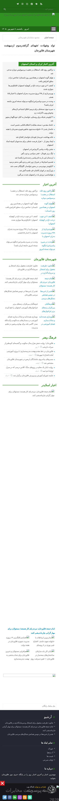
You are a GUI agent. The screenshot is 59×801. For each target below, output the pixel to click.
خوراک (50, 749)
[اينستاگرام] (22, 4)
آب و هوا (50, 752)
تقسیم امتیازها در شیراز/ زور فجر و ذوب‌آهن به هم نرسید (31, 162)
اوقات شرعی (48, 760)
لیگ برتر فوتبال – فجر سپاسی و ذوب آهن (37, 153)
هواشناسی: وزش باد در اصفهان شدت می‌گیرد (35, 175)
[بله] (36, 4)
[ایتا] (31, 4)
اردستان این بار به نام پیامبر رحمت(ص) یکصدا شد (34, 158)
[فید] (41, 4)
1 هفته (31, 355)
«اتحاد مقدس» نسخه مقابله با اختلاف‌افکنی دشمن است (32, 125)
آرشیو (48, 717)
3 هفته (38, 363)
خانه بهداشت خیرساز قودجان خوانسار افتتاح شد (34, 137)
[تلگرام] (17, 4)
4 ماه (37, 371)
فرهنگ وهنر (49, 337)
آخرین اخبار (49, 184)
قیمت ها (50, 756)
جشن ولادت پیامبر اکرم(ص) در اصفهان (38, 149)
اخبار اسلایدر (49, 385)
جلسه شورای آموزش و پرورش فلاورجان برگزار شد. (33, 375)
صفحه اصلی (49, 37)
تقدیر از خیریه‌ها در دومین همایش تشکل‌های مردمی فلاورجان (30, 734)
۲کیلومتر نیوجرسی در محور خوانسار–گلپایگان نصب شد (31, 166)
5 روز (37, 347)
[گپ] (27, 4)
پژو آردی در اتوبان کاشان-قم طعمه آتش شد (36, 170)
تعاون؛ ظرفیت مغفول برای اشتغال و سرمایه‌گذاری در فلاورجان (29, 723)
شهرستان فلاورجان (45, 259)
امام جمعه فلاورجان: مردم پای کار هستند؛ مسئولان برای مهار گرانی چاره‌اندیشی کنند (31, 630)
